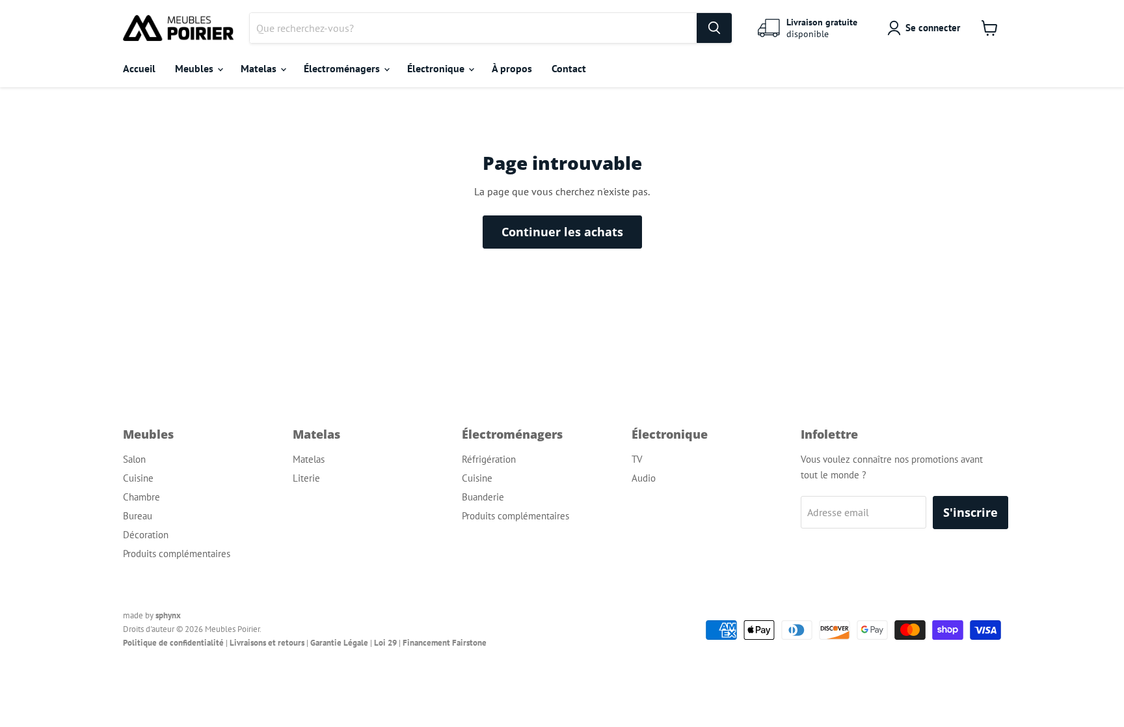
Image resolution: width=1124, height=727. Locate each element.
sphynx (168, 615)
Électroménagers (343, 68)
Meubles (195, 68)
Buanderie (483, 497)
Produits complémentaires (176, 553)
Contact (569, 68)
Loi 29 (385, 642)
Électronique (437, 68)
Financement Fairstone (445, 642)
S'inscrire (970, 512)
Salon (134, 459)
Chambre (141, 497)
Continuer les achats (562, 232)
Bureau (137, 516)
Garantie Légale (339, 642)
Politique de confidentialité (173, 642)
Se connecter (932, 27)
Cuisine (138, 478)
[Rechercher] (714, 28)
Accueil (139, 68)
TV (637, 459)
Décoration (145, 534)
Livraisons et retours (267, 642)
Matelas (260, 68)
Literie (306, 478)
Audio (644, 478)
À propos (512, 68)
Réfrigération (489, 459)
